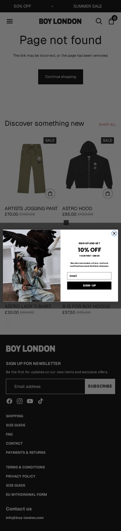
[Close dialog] (114, 233)
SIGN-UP (89, 286)
